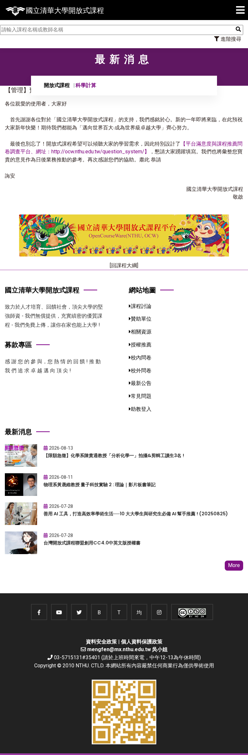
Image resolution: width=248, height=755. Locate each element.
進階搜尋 (230, 39)
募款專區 (18, 344)
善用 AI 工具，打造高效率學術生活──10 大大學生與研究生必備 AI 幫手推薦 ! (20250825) (136, 513)
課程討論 (141, 306)
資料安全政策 (101, 642)
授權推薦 (141, 345)
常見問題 (141, 396)
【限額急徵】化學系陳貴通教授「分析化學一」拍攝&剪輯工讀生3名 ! (114, 455)
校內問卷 (141, 358)
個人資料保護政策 (141, 642)
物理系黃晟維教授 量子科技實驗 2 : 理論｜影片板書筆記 (100, 484)
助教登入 (141, 409)
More (234, 565)
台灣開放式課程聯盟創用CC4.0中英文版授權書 (92, 543)
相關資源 (141, 332)
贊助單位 (141, 319)
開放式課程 (57, 85)
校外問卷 (141, 370)
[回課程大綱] (124, 265)
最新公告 (141, 383)
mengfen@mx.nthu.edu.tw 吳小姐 (127, 649)
